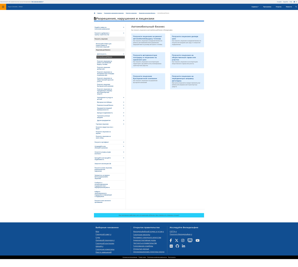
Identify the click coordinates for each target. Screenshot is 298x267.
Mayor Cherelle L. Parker (15, 6)
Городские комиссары (105, 249)
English (279, 2)
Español (285, 2)
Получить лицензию (131, 13)
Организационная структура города (148, 251)
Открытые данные (141, 249)
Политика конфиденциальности (157, 257)
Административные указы (144, 240)
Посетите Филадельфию (180, 234)
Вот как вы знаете (37, 1)
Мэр (97, 231)
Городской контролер (105, 243)
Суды (98, 237)
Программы (267, 7)
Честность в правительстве (145, 243)
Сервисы (255, 7)
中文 (291, 2)
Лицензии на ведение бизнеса (147, 13)
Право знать (142, 257)
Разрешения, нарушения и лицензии (114, 13)
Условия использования (130, 257)
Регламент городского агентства (147, 237)
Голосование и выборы (143, 246)
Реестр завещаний (104, 252)
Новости (289, 7)
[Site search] (296, 7)
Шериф (99, 246)
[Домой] (94, 13)
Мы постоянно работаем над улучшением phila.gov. (149, 215)
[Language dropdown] (295, 2)
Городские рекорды (141, 234)
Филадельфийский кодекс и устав (147, 231)
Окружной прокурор (104, 240)
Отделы (278, 7)
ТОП (290, 253)
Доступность (172, 257)
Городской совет (103, 234)
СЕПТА (172, 231)
